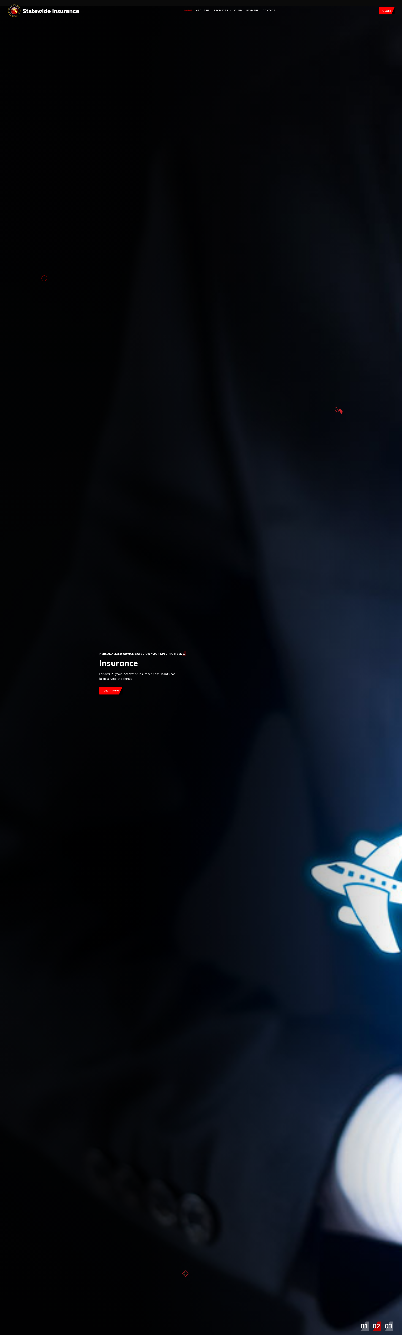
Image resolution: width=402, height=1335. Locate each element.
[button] (364, 1326)
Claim (238, 10)
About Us (203, 10)
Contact (269, 10)
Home (188, 10)
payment (252, 10)
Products (221, 10)
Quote (386, 11)
